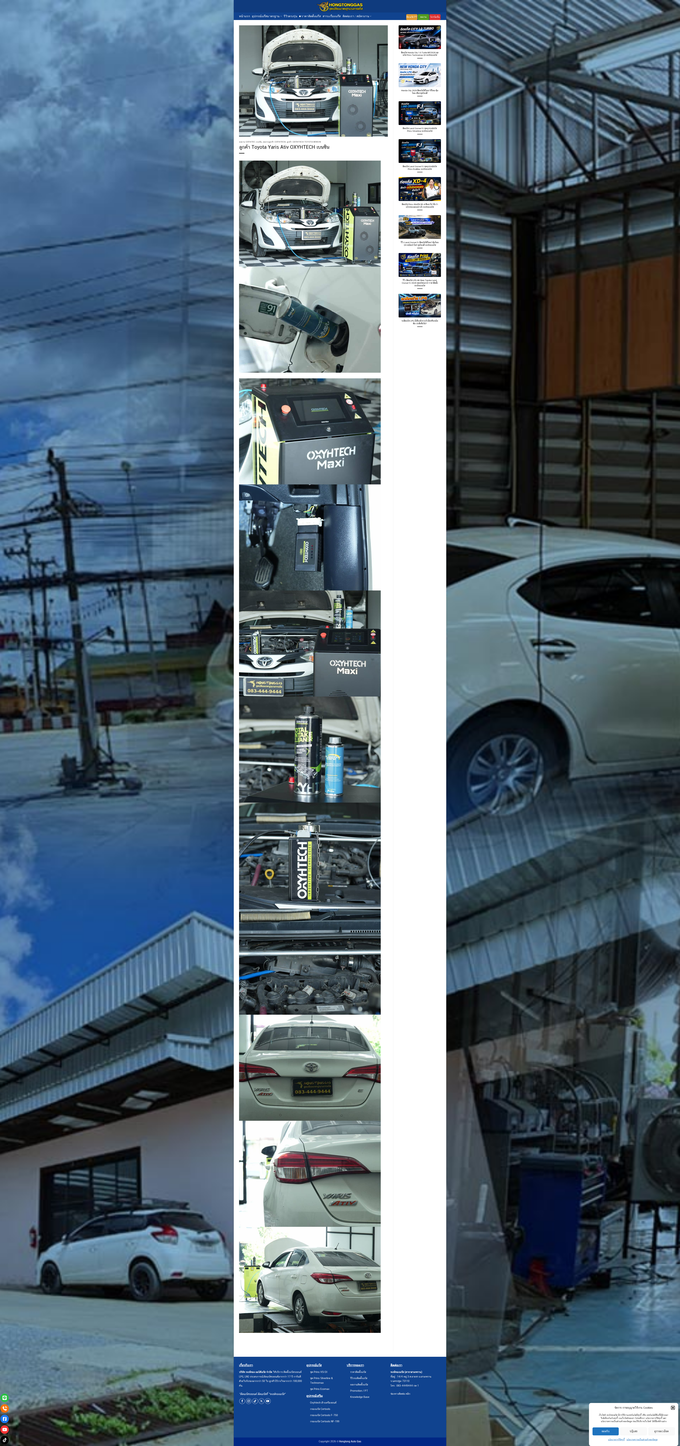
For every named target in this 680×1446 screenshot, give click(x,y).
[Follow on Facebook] (242, 1401)
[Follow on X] (261, 1401)
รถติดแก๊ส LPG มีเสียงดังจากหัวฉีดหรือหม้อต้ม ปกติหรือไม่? (420, 322)
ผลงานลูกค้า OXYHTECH (274, 142)
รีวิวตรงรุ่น (290, 16)
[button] (673, 1408)
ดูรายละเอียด (661, 1431)
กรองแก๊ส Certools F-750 (324, 1415)
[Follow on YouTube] (268, 1401)
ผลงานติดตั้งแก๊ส (359, 1384)
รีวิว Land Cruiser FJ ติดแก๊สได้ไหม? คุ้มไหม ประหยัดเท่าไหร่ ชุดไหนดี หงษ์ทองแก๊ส (420, 243)
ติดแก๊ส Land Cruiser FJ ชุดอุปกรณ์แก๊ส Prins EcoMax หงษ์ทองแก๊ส (420, 167)
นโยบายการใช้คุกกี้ (616, 1439)
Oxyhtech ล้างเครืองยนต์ (323, 1402)
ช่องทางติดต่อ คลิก (400, 1393)
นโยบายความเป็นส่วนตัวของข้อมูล (642, 1439)
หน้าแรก (244, 16)
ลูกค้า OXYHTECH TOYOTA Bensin (304, 142)
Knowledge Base (359, 1396)
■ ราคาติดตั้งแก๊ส (310, 16)
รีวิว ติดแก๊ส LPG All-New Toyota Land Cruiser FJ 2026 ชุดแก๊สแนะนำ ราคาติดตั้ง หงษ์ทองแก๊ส (420, 283)
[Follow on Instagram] (249, 1401)
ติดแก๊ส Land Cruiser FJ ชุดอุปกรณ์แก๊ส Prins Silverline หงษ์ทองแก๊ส (420, 129)
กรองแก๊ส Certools (320, 1408)
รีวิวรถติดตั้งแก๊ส (358, 1378)
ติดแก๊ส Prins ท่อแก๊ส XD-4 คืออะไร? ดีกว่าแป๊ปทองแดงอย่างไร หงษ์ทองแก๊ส (420, 205)
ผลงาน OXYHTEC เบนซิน (250, 142)
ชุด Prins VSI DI (318, 1371)
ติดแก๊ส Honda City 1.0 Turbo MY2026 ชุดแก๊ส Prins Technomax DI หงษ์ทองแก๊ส (419, 53)
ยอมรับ (606, 1431)
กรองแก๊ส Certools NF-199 (324, 1421)
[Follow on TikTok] (255, 1401)
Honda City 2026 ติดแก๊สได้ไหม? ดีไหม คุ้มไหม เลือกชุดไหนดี (419, 91)
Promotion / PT (359, 1390)
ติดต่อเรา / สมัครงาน (356, 16)
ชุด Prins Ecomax (319, 1388)
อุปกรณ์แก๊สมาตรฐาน (266, 16)
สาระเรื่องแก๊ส (332, 16)
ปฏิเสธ (633, 1431)
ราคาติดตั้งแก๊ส (358, 1371)
